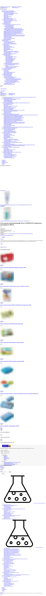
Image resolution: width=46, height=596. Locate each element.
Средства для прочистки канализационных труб (13, 78)
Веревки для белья (7, 45)
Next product (2, 206)
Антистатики (6, 70)
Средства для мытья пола (8, 75)
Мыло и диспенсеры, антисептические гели (9, 11)
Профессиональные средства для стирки (10, 34)
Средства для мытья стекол (8, 76)
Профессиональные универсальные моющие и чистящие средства (14, 35)
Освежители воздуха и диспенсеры (7, 19)
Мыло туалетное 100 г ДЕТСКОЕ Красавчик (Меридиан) (11, 323)
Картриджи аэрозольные (8, 21)
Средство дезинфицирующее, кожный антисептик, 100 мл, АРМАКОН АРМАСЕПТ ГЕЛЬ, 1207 (15, 204)
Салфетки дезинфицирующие (6, 39)
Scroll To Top (2, 592)
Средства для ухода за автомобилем (9, 38)
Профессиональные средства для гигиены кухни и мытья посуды (14, 29)
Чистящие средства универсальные (9, 84)
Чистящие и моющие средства (6, 74)
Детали (3, 237)
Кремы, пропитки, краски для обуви (9, 72)
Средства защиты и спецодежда (7, 54)
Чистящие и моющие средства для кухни (10, 43)
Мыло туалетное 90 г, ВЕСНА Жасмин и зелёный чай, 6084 (12, 342)
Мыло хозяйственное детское (8, 49)
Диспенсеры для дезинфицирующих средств (11, 13)
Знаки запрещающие (9, 57)
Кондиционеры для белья (8, 46)
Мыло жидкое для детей (7, 16)
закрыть (1, 428)
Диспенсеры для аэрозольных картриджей (10, 20)
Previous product (2, 190)
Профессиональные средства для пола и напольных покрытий (13, 31)
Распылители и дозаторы (8, 36)
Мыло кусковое (6, 17)
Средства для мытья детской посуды (9, 41)
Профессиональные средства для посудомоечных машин (14, 30)
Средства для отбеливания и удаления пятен (11, 51)
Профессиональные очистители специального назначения (13, 28)
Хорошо (1, 593)
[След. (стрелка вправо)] (1, 595)
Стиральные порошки (7, 52)
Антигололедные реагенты (10, 25)
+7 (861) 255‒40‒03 (3, 88)
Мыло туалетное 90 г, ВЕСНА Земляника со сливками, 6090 (12, 361)
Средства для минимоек (7, 37)
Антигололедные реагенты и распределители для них (12, 24)
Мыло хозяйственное (7, 48)
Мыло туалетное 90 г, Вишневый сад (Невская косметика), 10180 (13, 267)
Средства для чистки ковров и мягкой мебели (13, 81)
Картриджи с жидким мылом (8, 14)
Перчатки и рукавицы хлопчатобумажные (12, 66)
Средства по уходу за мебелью (10, 82)
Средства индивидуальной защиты (9, 64)
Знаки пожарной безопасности (10, 59)
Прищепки (5, 50)
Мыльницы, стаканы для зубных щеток (10, 18)
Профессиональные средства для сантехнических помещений (13, 33)
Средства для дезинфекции (10, 27)
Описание (3, 236)
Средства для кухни (5, 40)
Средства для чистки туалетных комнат (12, 80)
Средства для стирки (5, 44)
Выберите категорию (3, 9)
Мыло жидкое (6, 15)
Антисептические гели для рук (8, 12)
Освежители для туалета (7, 22)
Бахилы (7, 65)
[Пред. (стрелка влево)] (0, 595)
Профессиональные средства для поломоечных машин (12, 32)
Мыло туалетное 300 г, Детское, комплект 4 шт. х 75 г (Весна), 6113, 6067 (14, 286)
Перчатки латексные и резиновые (11, 67)
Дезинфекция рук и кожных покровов (8, 10)
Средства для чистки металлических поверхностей (13, 79)
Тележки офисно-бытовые (8, 83)
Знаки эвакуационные (9, 61)
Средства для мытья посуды (8, 42)
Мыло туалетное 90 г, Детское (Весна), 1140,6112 (9, 425)
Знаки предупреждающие (10, 60)
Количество (3, 231)
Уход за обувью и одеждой (6, 69)
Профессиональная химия (6, 23)
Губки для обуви (6, 71)
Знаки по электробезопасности (10, 58)
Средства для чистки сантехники (9, 77)
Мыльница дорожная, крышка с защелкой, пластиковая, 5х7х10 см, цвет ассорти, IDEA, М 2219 (19, 393)
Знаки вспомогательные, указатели (11, 56)
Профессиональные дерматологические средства (11, 63)
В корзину (2, 232)
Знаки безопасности (7, 55)
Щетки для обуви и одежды (8, 73)
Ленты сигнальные (9, 62)
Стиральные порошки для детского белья (10, 53)
